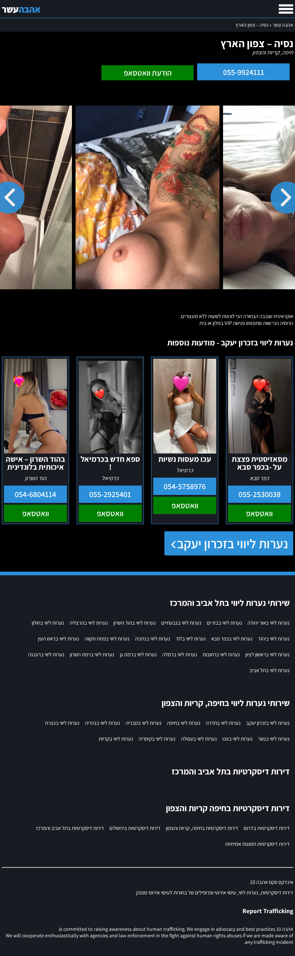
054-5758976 (185, 486)
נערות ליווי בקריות (116, 738)
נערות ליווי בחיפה (183, 722)
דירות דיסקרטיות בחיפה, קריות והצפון (202, 828)
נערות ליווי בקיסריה (157, 738)
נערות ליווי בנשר (274, 738)
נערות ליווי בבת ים (224, 622)
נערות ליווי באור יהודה (269, 622)
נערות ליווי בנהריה (102, 722)
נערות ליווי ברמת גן (138, 654)
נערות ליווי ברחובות (221, 654)
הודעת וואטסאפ (148, 73)
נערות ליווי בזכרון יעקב (232, 543)
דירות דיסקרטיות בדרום (267, 828)
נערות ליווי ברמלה (179, 654)
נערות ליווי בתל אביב (269, 670)
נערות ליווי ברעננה (46, 654)
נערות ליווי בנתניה (152, 638)
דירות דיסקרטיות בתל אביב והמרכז (70, 828)
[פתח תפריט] (286, 9)
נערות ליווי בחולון (48, 622)
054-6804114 (35, 494)
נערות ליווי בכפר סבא (232, 638)
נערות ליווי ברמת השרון (92, 654)
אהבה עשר (283, 25)
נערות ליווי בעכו (237, 738)
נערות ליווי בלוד (191, 638)
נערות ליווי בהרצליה (88, 622)
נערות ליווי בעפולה (199, 738)
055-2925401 (110, 494)
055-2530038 (260, 494)
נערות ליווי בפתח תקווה (107, 638)
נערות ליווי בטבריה (144, 722)
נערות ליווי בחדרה (223, 722)
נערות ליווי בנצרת (62, 722)
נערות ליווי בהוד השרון (134, 622)
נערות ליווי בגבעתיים (181, 622)
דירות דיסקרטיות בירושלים (134, 828)
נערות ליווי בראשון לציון (267, 654)
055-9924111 (243, 72)
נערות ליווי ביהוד (274, 638)
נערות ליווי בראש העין (58, 638)
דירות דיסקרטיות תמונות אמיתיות (257, 843)
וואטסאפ (259, 513)
